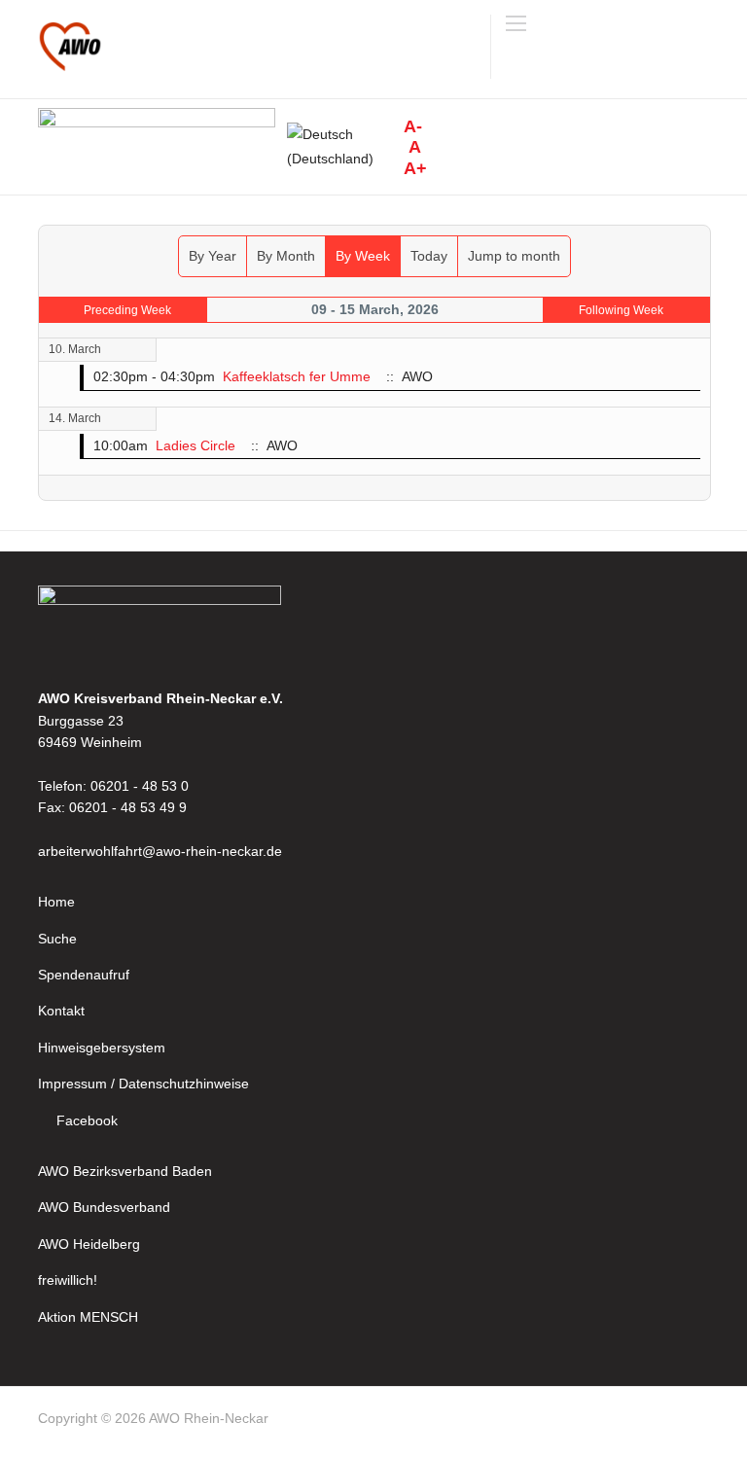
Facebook (87, 1120)
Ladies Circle (195, 445)
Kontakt (61, 1010)
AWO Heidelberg (89, 1244)
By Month (286, 256)
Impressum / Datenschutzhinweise (143, 1083)
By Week (363, 256)
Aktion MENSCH (88, 1317)
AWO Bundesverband (104, 1207)
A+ (415, 168)
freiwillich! (67, 1280)
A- (413, 126)
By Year (212, 256)
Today (428, 256)
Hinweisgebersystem (101, 1047)
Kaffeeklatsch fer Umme (297, 376)
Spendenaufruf (83, 974)
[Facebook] (700, 1422)
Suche (57, 938)
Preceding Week (127, 310)
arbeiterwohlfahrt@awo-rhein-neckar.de (160, 851)
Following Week (621, 310)
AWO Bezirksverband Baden (125, 1171)
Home (56, 901)
